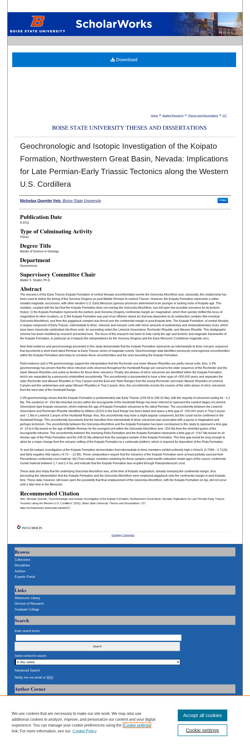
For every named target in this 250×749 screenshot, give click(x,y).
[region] (125, 722)
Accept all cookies (202, 715)
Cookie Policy (85, 731)
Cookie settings (137, 725)
